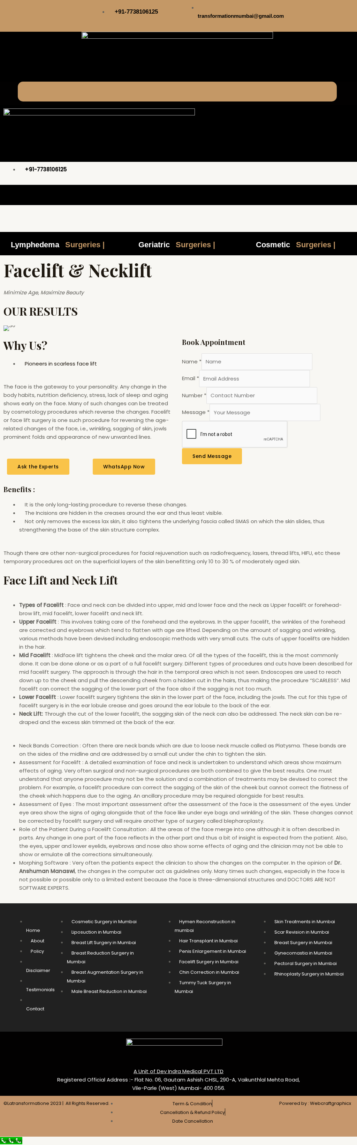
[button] (177, 91)
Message (196, 412)
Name (192, 361)
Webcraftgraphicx (330, 1103)
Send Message (211, 456)
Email (190, 378)
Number (194, 395)
